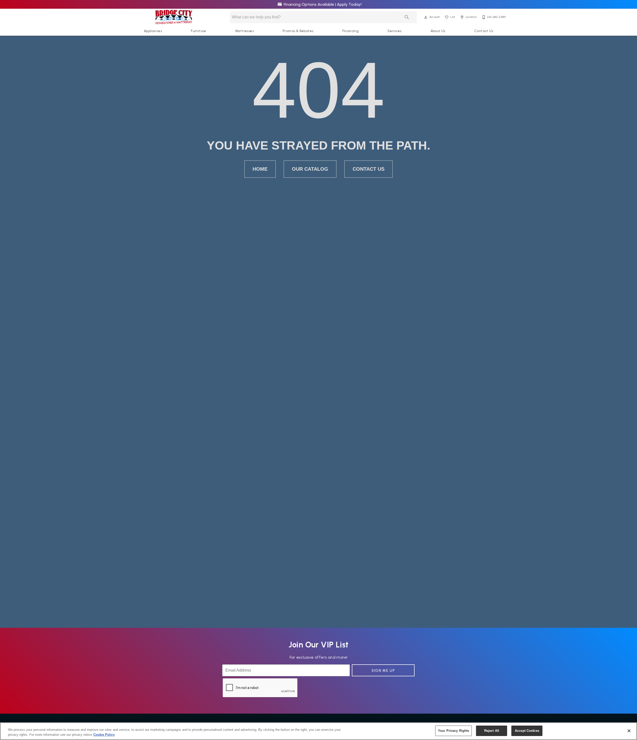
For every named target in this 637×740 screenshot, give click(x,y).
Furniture (198, 31)
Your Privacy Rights (453, 731)
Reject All (491, 731)
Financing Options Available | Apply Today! (322, 4)
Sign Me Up (383, 670)
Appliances (153, 31)
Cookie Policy (104, 735)
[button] (426, 17)
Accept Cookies (527, 731)
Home (260, 169)
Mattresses (244, 31)
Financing (350, 31)
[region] (318, 731)
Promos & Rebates (298, 31)
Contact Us (483, 31)
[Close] (629, 730)
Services (394, 31)
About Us (437, 31)
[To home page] (174, 17)
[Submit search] (407, 17)
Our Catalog (310, 169)
